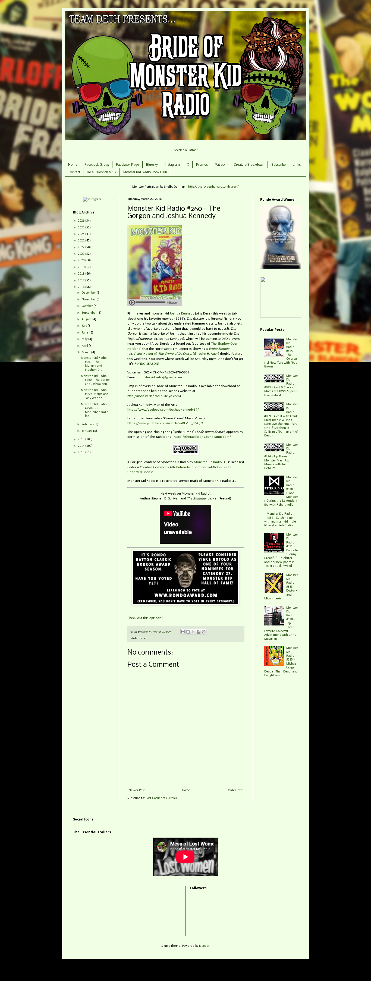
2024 (81, 234)
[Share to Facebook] (198, 631)
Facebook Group (96, 164)
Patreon (221, 164)
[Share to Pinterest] (203, 631)
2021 (81, 254)
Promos (202, 164)
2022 (81, 247)
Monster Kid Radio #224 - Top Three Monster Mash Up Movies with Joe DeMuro (281, 456)
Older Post (235, 790)
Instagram (172, 164)
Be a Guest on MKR (101, 172)
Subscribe (278, 164)
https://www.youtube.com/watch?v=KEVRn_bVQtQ (165, 423)
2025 (81, 227)
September (90, 313)
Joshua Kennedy (182, 313)
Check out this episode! (145, 618)
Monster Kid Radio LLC (210, 462)
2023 (81, 240)
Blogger (204, 946)
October (88, 306)
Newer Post (137, 790)
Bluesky (152, 164)
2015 (81, 439)
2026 (81, 220)
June (85, 332)
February (88, 424)
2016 (81, 287)
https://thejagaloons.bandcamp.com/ (202, 437)
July (85, 326)
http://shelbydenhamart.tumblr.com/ (213, 186)
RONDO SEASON (146, 364)
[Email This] (183, 631)
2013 (81, 452)
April (85, 346)
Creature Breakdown (249, 164)
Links (297, 164)
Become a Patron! (186, 150)
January (87, 431)
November (89, 299)
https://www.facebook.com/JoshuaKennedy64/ (163, 409)
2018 (81, 273)
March (86, 352)
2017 (81, 280)
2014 (81, 446)
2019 (81, 267)
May (85, 339)
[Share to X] (193, 631)
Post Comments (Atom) (161, 798)
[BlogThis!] (188, 631)
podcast (143, 638)
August (87, 319)
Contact (74, 172)
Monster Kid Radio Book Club (145, 172)
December (89, 292)
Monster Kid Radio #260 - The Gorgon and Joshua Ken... (96, 380)
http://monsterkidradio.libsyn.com (153, 396)
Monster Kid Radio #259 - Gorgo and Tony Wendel (95, 394)
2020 (81, 260)
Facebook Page (127, 164)
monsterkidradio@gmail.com (159, 377)
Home (72, 164)
